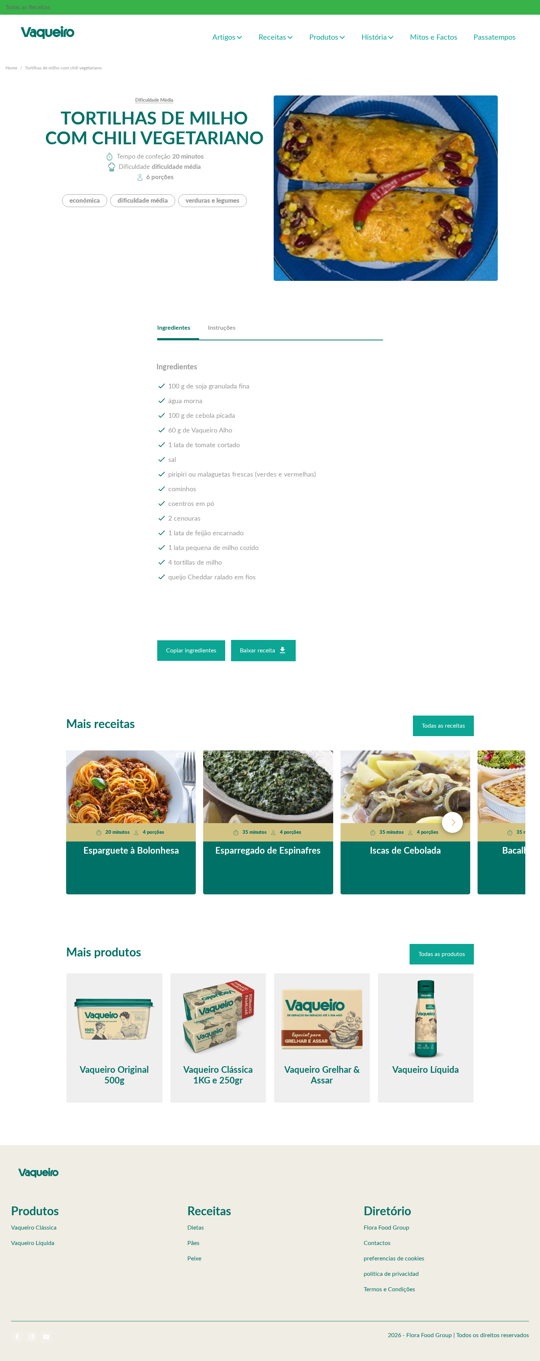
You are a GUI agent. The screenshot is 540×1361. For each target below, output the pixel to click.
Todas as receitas (443, 726)
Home (11, 68)
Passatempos (495, 37)
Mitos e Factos (433, 37)
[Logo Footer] (38, 1169)
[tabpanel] (270, 473)
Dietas (195, 1228)
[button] (239, 36)
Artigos (223, 37)
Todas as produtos (441, 954)
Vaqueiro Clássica (34, 1228)
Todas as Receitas (28, 7)
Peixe (194, 1259)
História (374, 37)
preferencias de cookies (394, 1259)
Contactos (377, 1243)
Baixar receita (257, 651)
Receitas (272, 37)
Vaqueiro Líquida (32, 1243)
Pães (193, 1243)
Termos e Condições (389, 1289)
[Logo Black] (47, 25)
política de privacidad (391, 1274)
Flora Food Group (386, 1228)
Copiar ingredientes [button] (191, 651)
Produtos (323, 37)
